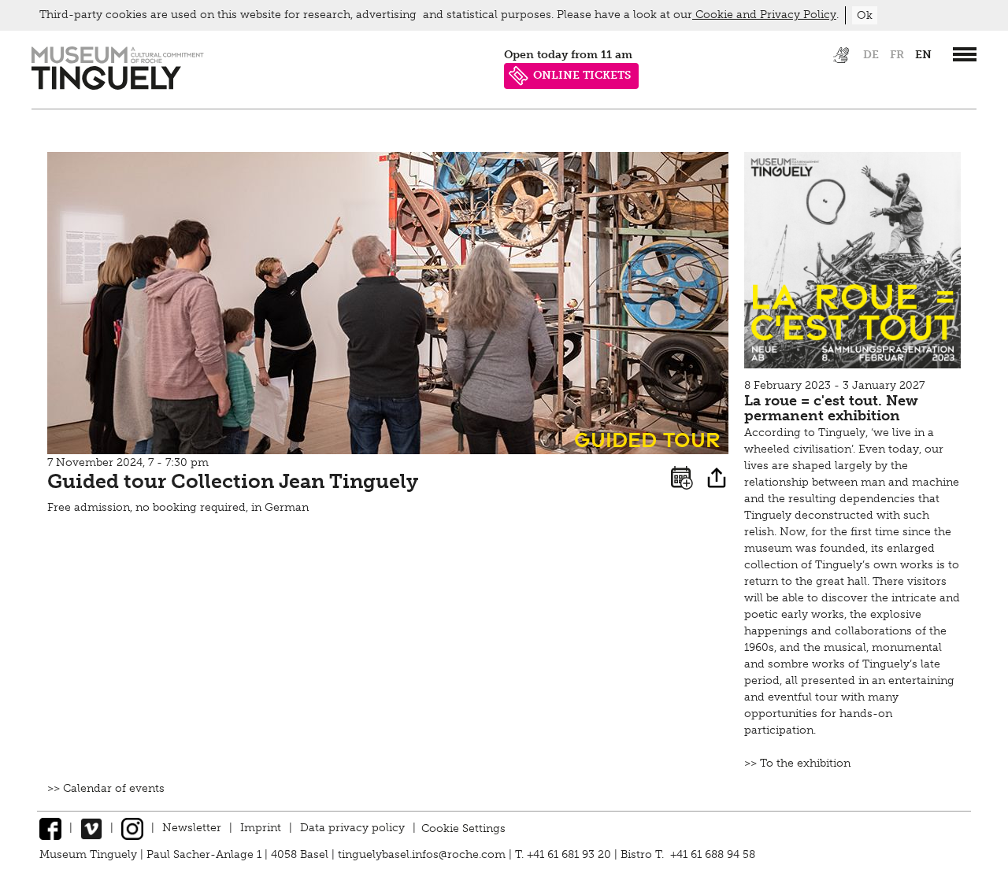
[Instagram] (132, 827)
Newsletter (191, 827)
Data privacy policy (352, 827)
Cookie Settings (463, 827)
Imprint (260, 827)
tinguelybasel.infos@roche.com (423, 854)
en (923, 54)
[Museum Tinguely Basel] (118, 86)
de (871, 54)
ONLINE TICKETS (582, 75)
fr (897, 54)
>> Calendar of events (106, 788)
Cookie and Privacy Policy (764, 14)
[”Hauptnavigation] (964, 54)
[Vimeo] (91, 827)
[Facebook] (50, 827)
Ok (865, 15)
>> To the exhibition (797, 763)
